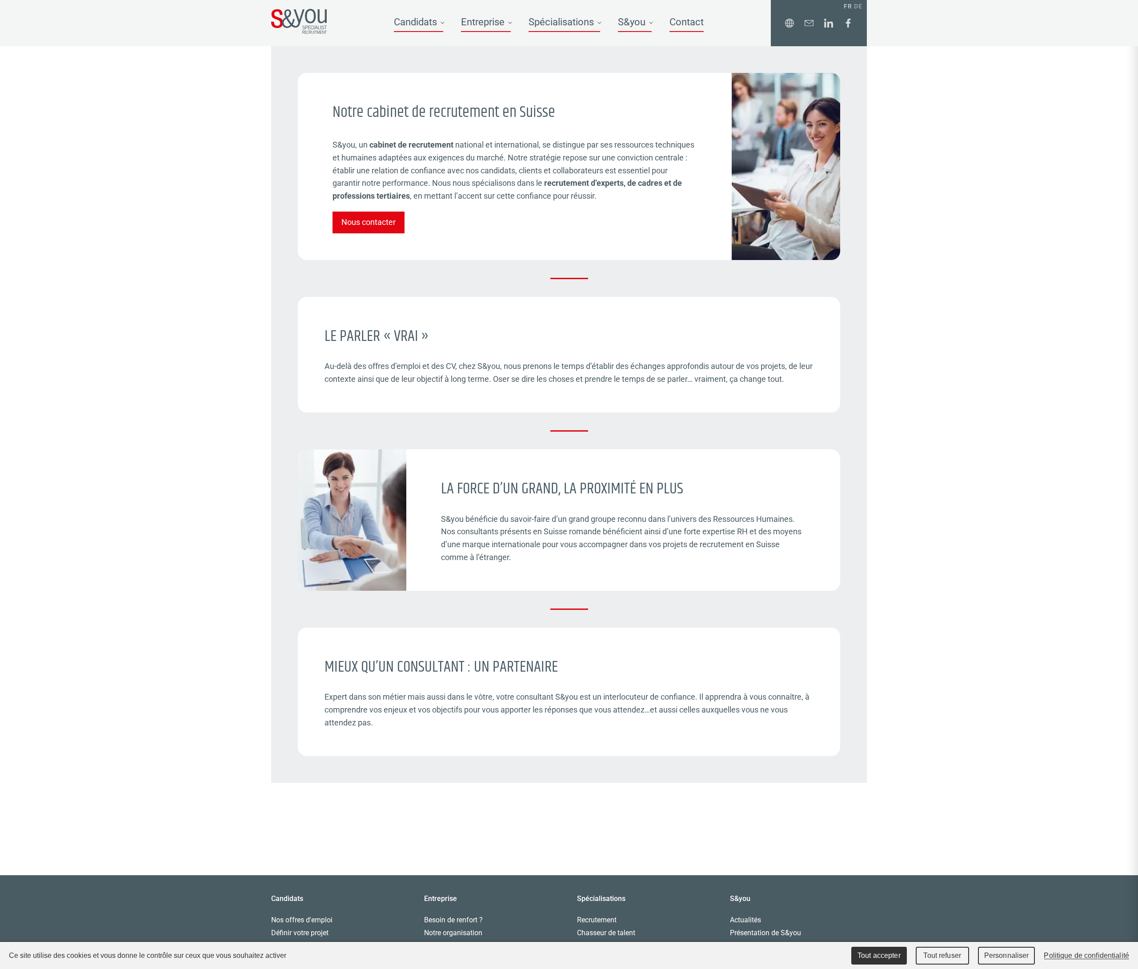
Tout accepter (879, 955)
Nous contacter (368, 222)
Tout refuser (942, 955)
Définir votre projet (300, 933)
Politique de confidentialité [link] (1086, 955)
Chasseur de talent (606, 933)
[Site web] (789, 23)
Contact (686, 22)
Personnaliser (1006, 955)
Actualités (745, 920)
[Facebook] (848, 23)
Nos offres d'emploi (302, 920)
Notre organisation (453, 933)
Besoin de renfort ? (453, 920)
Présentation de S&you (765, 933)
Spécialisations (561, 22)
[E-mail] (809, 23)
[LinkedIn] (828, 23)
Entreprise (483, 22)
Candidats (415, 22)
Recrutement (597, 920)
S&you (631, 22)
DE (858, 6)
